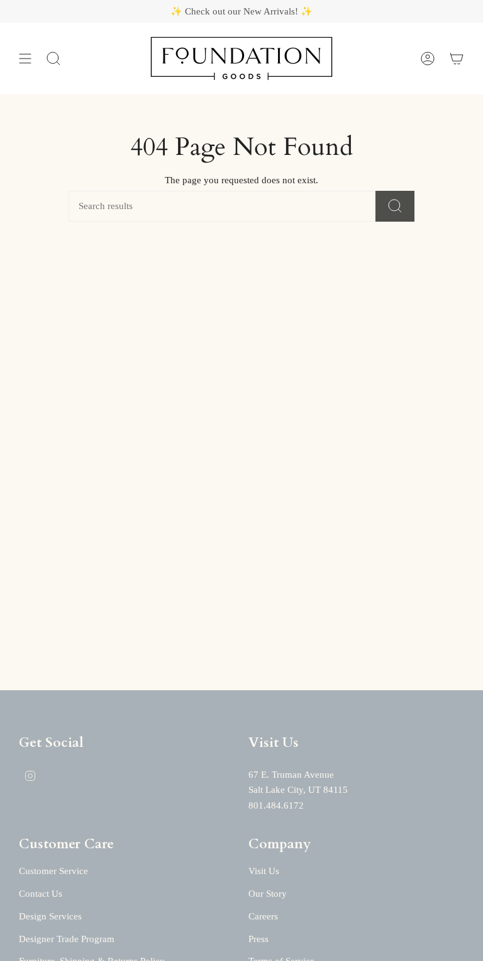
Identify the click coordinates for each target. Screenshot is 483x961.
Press (258, 939)
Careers (263, 916)
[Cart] (456, 58)
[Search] (394, 206)
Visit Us (263, 871)
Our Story (267, 894)
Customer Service (53, 871)
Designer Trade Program (66, 939)
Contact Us (40, 894)
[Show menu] (25, 58)
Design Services (50, 916)
